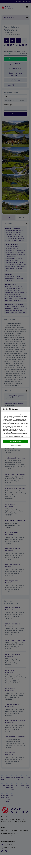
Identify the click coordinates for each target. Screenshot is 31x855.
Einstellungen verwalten (15, 445)
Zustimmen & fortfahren (15, 441)
